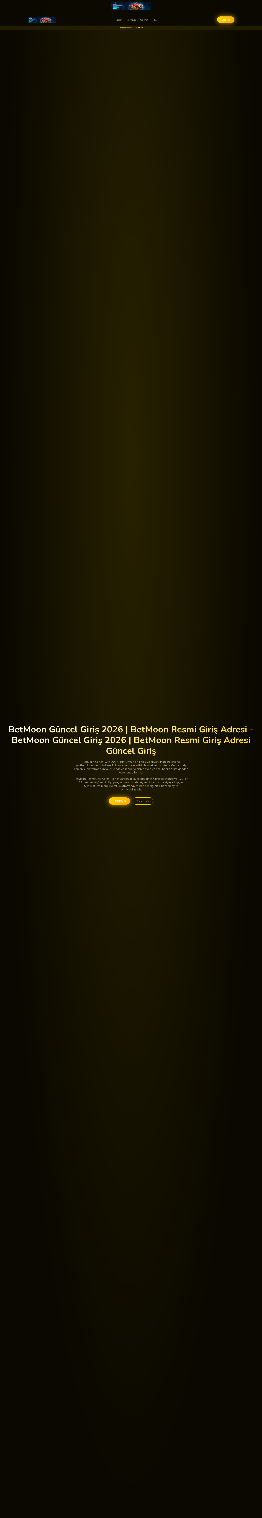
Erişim (119, 19)
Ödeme (144, 19)
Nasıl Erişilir (143, 801)
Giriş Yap (225, 19)
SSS (155, 19)
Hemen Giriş (119, 800)
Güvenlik (131, 19)
